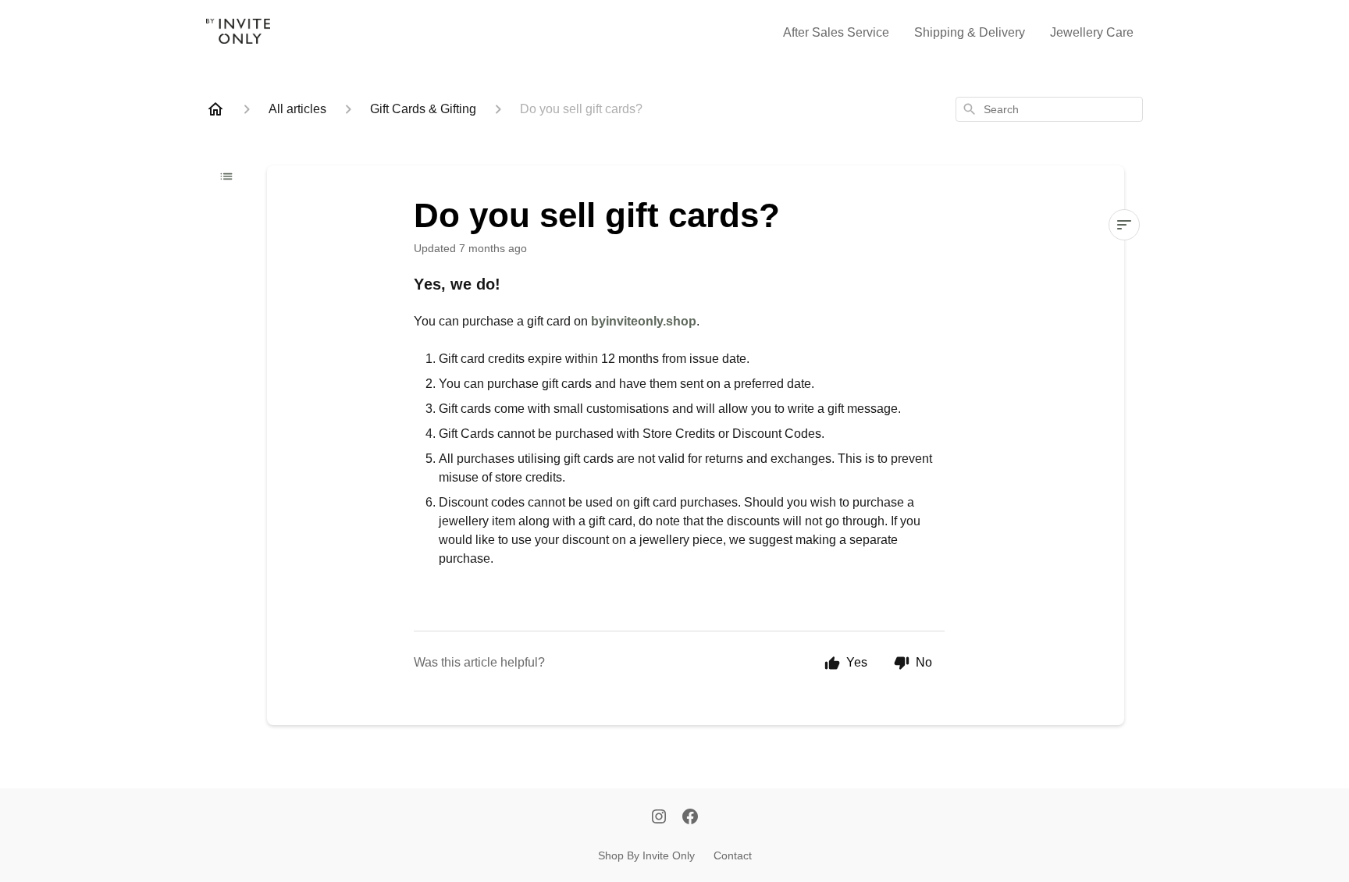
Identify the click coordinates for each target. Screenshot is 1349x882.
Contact (733, 855)
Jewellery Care (1092, 32)
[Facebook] (690, 818)
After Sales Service (836, 32)
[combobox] (1049, 109)
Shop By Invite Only (646, 855)
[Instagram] (659, 818)
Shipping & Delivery (969, 32)
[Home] (215, 109)
